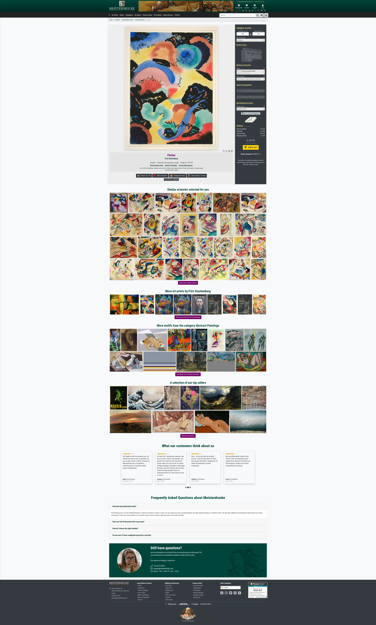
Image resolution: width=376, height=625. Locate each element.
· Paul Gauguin (196, 590)
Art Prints (115, 15)
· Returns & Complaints (143, 597)
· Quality (167, 593)
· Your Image (168, 585)
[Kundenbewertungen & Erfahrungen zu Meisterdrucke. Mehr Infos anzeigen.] (257, 590)
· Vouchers (167, 597)
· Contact (139, 585)
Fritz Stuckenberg (140, 20)
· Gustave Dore (196, 597)
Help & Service (168, 15)
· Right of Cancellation (143, 595)
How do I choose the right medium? (125, 528)
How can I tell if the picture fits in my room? (128, 522)
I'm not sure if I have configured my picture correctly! (132, 535)
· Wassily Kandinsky (198, 593)
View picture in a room (198, 176)
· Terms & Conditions (142, 590)
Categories (129, 15)
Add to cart (252, 147)
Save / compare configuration (251, 113)
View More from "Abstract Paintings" (188, 374)
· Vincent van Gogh (198, 585)
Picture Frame (147, 15)
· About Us (139, 600)
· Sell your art (168, 588)
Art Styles (137, 15)
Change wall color (178, 176)
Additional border (240, 38)
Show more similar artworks (188, 283)
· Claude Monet (197, 588)
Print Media (158, 15)
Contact (177, 15)
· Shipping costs (169, 590)
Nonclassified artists (127, 20)
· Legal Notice (140, 588)
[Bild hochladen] (266, 15)
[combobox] (250, 40)
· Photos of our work (170, 595)
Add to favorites (161, 176)
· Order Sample (169, 600)
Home (111, 20)
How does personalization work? (124, 506)
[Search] (258, 15)
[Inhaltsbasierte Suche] (262, 15)
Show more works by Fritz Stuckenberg (188, 317)
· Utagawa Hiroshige (198, 595)
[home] (109, 15)
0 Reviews (175, 179)
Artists (122, 15)
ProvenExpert (132, 479)
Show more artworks (188, 436)
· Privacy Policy (141, 593)
